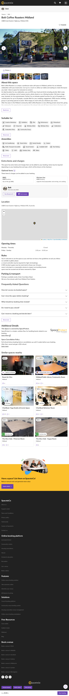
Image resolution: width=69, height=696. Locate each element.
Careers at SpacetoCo (7, 526)
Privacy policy (5, 517)
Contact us (4, 530)
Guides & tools (5, 628)
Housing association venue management (12, 610)
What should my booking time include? (15, 302)
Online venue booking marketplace (11, 614)
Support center (5, 509)
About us (3, 504)
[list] (34, 518)
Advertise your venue (7, 589)
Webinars (4, 632)
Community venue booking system (11, 605)
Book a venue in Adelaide (8, 650)
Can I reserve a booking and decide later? (16, 314)
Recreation (4, 561)
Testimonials (4, 522)
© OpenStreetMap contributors (59, 239)
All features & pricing (7, 593)
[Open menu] (66, 3)
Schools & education (7, 557)
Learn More (5, 335)
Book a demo (5, 570)
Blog (2, 636)
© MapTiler (49, 239)
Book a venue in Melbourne (9, 663)
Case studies (4, 623)
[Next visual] (65, 48)
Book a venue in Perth (7, 646)
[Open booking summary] (60, 3)
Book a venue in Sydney (8, 659)
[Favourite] (31, 357)
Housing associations (7, 548)
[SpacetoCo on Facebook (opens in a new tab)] (2, 677)
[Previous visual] (3, 48)
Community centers (6, 544)
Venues (3, 553)
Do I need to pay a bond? (10, 308)
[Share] (29, 357)
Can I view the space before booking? (15, 296)
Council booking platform (8, 601)
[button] (55, 3)
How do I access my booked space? (14, 290)
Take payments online (7, 584)
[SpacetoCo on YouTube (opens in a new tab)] (6, 677)
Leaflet (44, 239)
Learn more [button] (4, 346)
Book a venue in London (8, 667)
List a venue (4, 566)
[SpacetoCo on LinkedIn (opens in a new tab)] (10, 677)
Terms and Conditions (7, 513)
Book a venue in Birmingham (9, 672)
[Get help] (65, 687)
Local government (6, 540)
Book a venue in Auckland (8, 654)
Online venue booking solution (9, 580)
